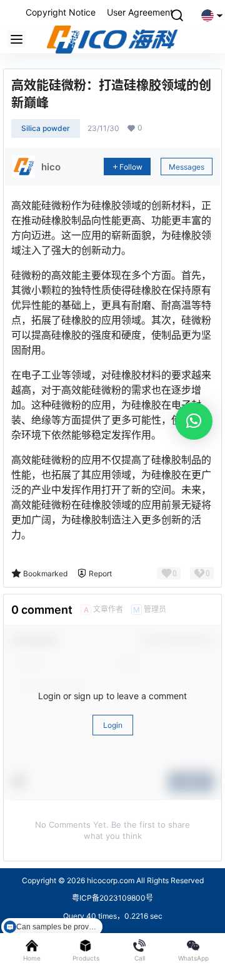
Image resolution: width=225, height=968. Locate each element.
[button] (193, 421)
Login (112, 725)
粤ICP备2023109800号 (112, 898)
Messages (186, 167)
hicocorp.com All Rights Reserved (144, 880)
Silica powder (45, 128)
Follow (130, 167)
